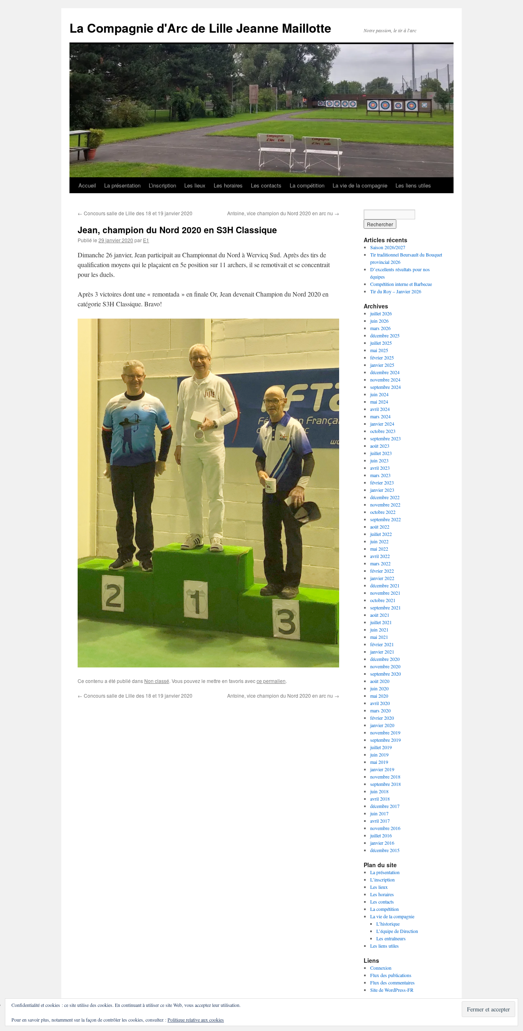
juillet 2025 (381, 342)
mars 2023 (380, 475)
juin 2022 (379, 541)
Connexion (380, 967)
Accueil (87, 185)
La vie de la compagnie (360, 185)
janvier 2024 (382, 423)
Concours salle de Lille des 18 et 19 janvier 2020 (135, 213)
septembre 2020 (385, 673)
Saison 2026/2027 (387, 247)
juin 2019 (379, 754)
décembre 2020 (385, 659)
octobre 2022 (383, 512)
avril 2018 (380, 798)
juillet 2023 (381, 453)
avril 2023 (380, 467)
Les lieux (195, 185)
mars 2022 (380, 563)
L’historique (388, 923)
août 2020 (379, 681)
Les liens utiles (413, 185)
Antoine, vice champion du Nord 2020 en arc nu (283, 213)
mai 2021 (379, 637)
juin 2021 (379, 629)
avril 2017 (380, 820)
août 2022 (379, 526)
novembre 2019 (385, 732)
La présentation (122, 185)
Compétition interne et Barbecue (401, 284)
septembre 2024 (385, 387)
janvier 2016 (382, 842)
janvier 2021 (382, 651)
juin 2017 (379, 813)
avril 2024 (380, 409)
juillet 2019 (381, 747)
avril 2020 (380, 703)
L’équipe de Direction (397, 931)
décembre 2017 (385, 806)
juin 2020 (379, 688)
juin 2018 (379, 791)
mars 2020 (380, 710)
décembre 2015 (385, 850)
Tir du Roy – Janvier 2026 (395, 291)
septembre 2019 (385, 739)
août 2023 (379, 445)
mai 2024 (379, 401)
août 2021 (379, 614)
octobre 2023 (383, 431)
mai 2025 (379, 350)
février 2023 (382, 482)
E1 (146, 240)
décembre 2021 (385, 585)
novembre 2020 (385, 666)
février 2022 (382, 570)
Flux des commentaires (392, 982)
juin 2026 (379, 320)
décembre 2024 (385, 372)
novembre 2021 (385, 592)
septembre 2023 (385, 438)
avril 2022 (380, 556)
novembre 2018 (385, 776)
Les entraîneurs (391, 938)
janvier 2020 (382, 725)
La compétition (307, 185)
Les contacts (266, 185)
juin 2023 (379, 460)
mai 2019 (379, 762)
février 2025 (382, 357)
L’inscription (162, 185)
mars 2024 (380, 416)
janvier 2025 (382, 365)
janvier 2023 (382, 489)
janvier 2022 (382, 578)
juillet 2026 (381, 313)
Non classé (156, 680)
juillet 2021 (381, 622)
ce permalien (271, 680)
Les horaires (228, 185)
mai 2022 (379, 548)
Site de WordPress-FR (391, 989)
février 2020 (382, 717)
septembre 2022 (385, 519)
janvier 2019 (382, 769)
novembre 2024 (385, 379)
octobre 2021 (383, 600)
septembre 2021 (385, 607)
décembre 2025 (385, 335)
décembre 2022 (385, 497)
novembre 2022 (385, 504)
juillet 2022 (381, 534)
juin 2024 (379, 394)
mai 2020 (379, 695)
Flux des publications (390, 975)
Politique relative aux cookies (196, 1019)
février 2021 (382, 644)
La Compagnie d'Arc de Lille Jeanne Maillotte (200, 27)
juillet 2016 (381, 835)
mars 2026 (380, 328)
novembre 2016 (385, 828)
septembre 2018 (385, 784)
